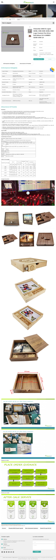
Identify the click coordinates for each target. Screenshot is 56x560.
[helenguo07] (13, 552)
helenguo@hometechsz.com (8, 549)
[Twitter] (2, 552)
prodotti (7, 18)
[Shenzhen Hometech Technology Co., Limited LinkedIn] (9, 552)
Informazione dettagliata (9, 63)
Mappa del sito (15, 557)
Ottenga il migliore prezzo (38, 59)
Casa (4, 18)
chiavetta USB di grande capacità (16, 528)
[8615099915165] (11, 552)
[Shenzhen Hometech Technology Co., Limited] (28, 2)
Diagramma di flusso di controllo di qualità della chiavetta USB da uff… (13, 525)
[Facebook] (4, 552)
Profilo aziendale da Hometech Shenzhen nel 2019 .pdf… (11, 524)
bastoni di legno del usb (45, 528)
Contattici (37, 551)
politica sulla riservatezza (7, 557)
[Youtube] (6, 552)
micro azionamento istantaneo (31, 528)
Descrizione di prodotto (25, 63)
